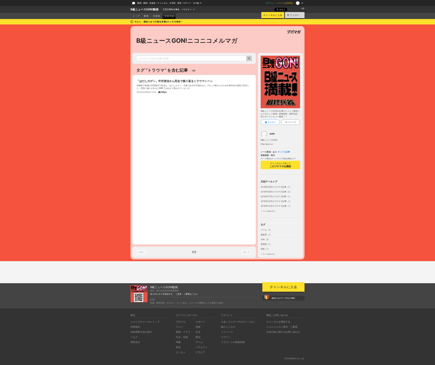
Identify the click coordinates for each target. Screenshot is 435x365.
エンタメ (180, 352)
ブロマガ (169, 16)
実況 (179, 3)
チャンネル (162, 3)
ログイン (270, 3)
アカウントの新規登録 (233, 342)
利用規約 (135, 326)
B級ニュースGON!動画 (144, 9)
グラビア (200, 352)
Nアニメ (187, 3)
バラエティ (186, 9)
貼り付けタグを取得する (161, 294)
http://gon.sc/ (267, 144)
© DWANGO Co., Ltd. (294, 358)
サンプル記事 (284, 152)
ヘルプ (134, 336)
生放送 (152, 3)
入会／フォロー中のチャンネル (237, 321)
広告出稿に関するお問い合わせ (283, 331)
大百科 (172, 3)
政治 (198, 336)
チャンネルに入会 (272, 15)
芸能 (198, 326)
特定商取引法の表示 (141, 331)
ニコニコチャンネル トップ (145, 321)
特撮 (178, 342)
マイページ (227, 331)
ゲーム (199, 342)
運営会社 (135, 342)
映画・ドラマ (183, 331)
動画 (139, 3)
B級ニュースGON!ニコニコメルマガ (187, 40)
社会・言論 (182, 336)
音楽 (178, 347)
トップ (136, 16)
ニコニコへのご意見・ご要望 (281, 326)
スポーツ (200, 321)
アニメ (179, 326)
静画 (145, 3)
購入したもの (228, 326)
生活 (198, 331)
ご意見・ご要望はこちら (186, 294)
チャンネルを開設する (278, 321)
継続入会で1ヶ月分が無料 (283, 298)
